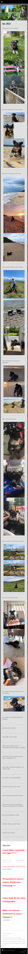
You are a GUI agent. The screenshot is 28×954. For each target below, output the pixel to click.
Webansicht (23, 951)
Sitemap (13, 950)
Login (24, 950)
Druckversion (6, 950)
